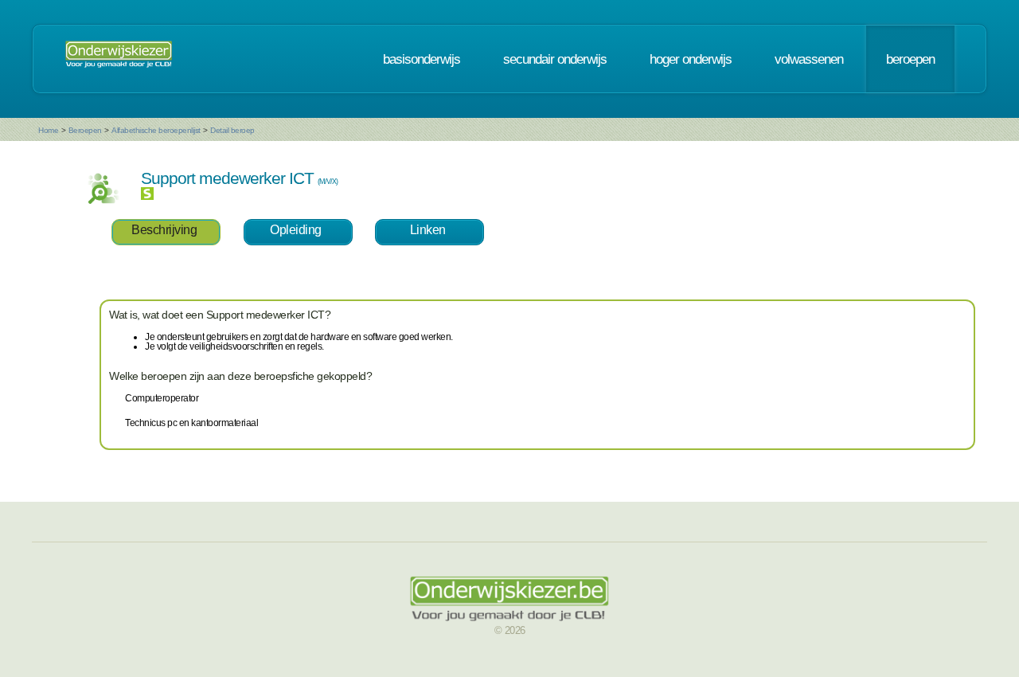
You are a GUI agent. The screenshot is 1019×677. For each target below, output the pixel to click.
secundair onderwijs (555, 59)
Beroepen (85, 130)
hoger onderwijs (691, 59)
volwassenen (809, 59)
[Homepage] (118, 59)
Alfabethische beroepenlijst (156, 130)
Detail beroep (232, 130)
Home (48, 130)
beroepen (910, 59)
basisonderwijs (421, 59)
